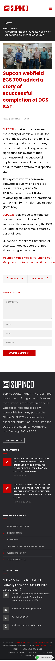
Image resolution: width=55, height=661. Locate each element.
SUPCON (8, 129)
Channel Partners (16, 652)
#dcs (19, 258)
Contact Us (29, 655)
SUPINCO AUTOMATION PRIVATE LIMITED (32, 642)
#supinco (9, 262)
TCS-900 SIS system (16, 559)
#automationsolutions (31, 262)
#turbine (40, 258)
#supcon (9, 258)
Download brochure (18, 526)
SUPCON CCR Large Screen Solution (25, 546)
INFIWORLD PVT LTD (44, 645)
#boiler (29, 258)
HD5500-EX (12, 539)
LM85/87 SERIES (14, 533)
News (14, 28)
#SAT (50, 258)
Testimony (47, 652)
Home (6, 28)
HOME (15, 649)
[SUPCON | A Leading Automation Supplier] (16, 8)
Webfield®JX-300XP (16, 553)
